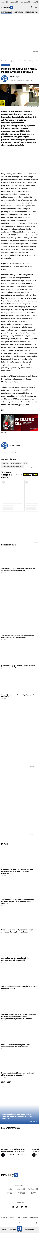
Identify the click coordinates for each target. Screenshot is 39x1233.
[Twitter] (17, 1207)
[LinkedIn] (22, 1207)
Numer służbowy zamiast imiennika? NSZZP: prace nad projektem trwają (17, 266)
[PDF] (16, 452)
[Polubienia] (3, 1223)
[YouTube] (26, 1207)
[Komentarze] (20, 1223)
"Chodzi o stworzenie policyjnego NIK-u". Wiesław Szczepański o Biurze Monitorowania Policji (19, 379)
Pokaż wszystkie (30, 467)
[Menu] (36, 7)
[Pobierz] (31, 80)
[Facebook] (13, 1207)
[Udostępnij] (36, 1223)
